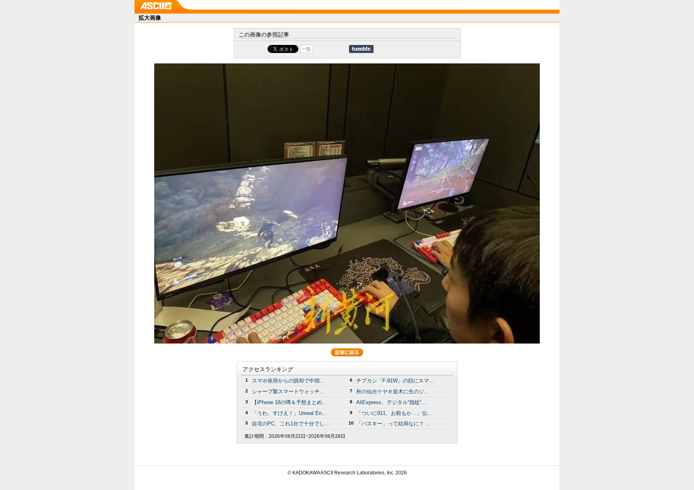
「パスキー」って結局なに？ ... (393, 424)
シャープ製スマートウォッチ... (288, 391)
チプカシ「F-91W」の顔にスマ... (395, 381)
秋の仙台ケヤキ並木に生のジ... (392, 391)
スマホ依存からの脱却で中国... (288, 381)
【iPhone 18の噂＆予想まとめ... (289, 402)
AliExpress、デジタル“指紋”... (391, 402)
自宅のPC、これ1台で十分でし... (290, 424)
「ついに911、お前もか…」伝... (394, 413)
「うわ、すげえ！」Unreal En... (289, 413)
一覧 (306, 49)
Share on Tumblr (361, 49)
